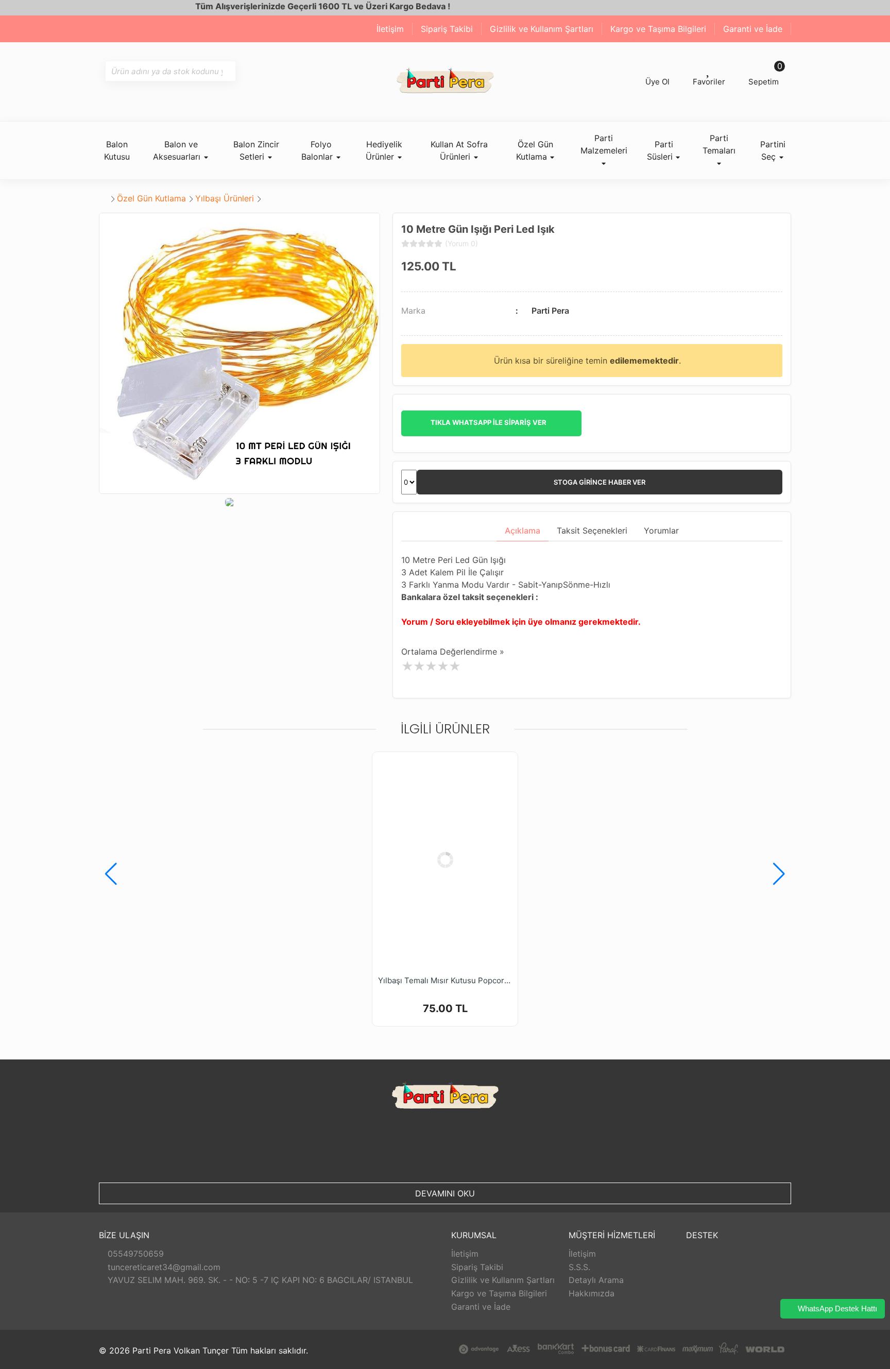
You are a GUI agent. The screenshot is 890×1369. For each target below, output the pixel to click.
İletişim (390, 29)
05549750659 (134, 1253)
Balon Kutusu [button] (117, 150)
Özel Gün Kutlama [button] (535, 150)
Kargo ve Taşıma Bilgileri (658, 29)
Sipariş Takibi (447, 29)
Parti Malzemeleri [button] (603, 144)
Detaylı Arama (596, 1280)
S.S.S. (579, 1267)
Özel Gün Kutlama (151, 198)
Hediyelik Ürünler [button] (384, 150)
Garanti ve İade (752, 29)
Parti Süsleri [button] (661, 150)
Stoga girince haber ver (599, 482)
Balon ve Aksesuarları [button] (178, 150)
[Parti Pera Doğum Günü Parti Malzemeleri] (445, 81)
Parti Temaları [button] (719, 144)
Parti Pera (550, 310)
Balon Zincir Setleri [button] (256, 150)
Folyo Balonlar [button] (318, 150)
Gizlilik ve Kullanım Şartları (541, 29)
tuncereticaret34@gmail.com (162, 1267)
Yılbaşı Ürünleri (224, 198)
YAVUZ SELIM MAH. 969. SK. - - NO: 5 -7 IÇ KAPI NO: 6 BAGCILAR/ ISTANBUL (259, 1280)
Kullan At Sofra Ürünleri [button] (459, 150)
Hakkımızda (591, 1293)
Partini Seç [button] (772, 150)
